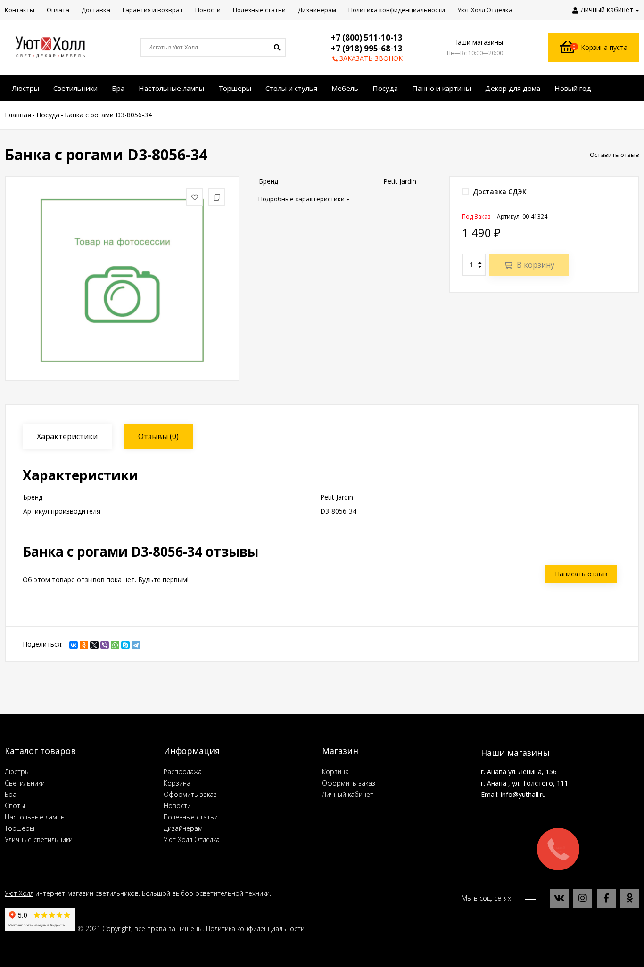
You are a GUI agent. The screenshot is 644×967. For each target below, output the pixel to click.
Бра (11, 794)
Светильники (25, 783)
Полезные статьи (191, 816)
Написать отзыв (581, 573)
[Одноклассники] (84, 645)
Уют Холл (19, 893)
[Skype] (125, 645)
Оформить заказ (190, 794)
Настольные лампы (35, 816)
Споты (15, 805)
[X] (94, 645)
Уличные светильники (39, 839)
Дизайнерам (183, 828)
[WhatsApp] (115, 645)
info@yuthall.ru (523, 794)
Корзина (177, 783)
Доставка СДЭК (499, 191)
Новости (177, 805)
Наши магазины (478, 42)
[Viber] (104, 645)
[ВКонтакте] (73, 645)
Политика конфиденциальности (255, 928)
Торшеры (19, 828)
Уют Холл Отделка (192, 839)
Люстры (17, 771)
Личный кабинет (347, 794)
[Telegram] (136, 645)
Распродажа (183, 771)
